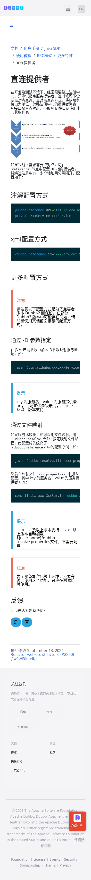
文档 (14, 48)
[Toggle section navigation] (12, 25)
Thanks (50, 865)
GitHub (23, 727)
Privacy (65, 865)
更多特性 (65, 55)
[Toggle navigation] (68, 9)
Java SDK (52, 48)
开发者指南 (18, 770)
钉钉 (49, 712)
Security (70, 859)
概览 (14, 753)
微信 (23, 712)
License (39, 859)
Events (55, 859)
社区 (53, 753)
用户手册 (31, 48)
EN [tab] (81, 9)
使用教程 (24, 55)
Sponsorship (30, 865)
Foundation (20, 859)
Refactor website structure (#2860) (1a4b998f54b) (42, 656)
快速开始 (17, 761)
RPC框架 (44, 55)
